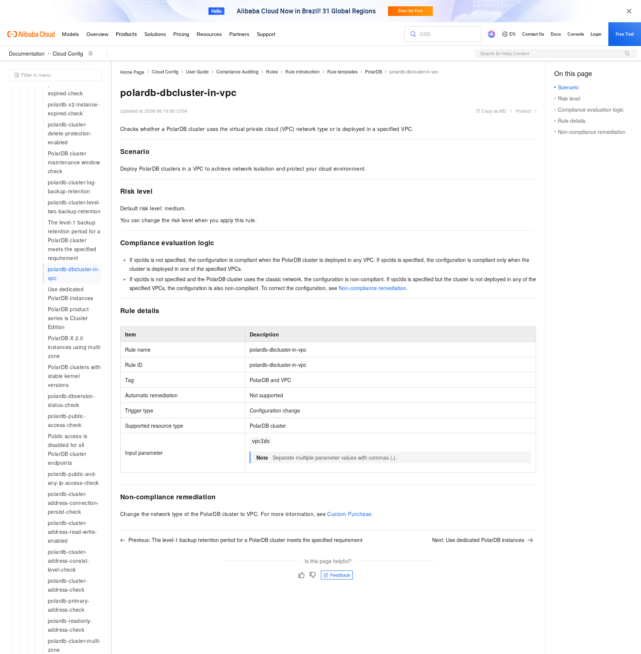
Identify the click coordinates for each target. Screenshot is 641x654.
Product (523, 111)
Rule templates (342, 71)
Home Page (132, 72)
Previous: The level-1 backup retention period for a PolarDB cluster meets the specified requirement (245, 539)
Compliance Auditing (237, 71)
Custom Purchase (349, 513)
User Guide (197, 71)
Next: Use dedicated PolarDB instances (478, 539)
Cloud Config (68, 53)
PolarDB (373, 71)
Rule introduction (302, 71)
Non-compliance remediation (372, 288)
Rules (272, 71)
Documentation (27, 53)
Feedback (340, 575)
